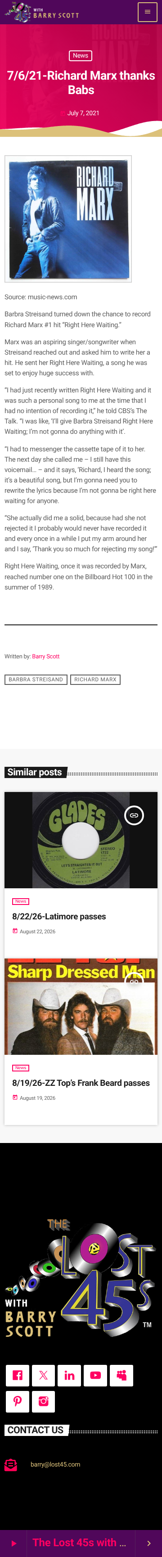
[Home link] (41, 12)
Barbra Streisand (36, 680)
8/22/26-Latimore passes (59, 916)
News (80, 55)
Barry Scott (45, 656)
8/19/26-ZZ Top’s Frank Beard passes (81, 1083)
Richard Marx (95, 680)
